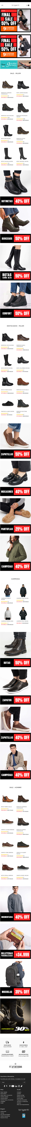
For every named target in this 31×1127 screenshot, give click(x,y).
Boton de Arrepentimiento (23, 1104)
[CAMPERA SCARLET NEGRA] (7, 590)
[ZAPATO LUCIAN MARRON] (7, 821)
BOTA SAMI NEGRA (6, 138)
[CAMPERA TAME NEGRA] (23, 590)
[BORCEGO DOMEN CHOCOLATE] (23, 821)
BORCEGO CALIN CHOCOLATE (21, 139)
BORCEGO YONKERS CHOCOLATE (6, 93)
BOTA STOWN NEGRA (6, 389)
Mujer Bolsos (3, 1093)
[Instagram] (19, 1086)
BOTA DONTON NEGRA (7, 368)
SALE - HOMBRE (15, 787)
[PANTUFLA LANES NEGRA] (7, 403)
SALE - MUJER (15, 73)
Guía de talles (20, 1098)
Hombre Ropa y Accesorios (7, 1100)
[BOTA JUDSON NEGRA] (23, 84)
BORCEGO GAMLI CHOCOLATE (21, 346)
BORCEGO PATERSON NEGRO (22, 116)
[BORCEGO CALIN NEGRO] (7, 107)
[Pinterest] (10, 1086)
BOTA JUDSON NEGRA (22, 92)
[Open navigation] (2, 5)
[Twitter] (7, 1086)
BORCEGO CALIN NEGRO (7, 115)
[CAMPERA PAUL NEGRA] (23, 613)
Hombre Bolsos (4, 1098)
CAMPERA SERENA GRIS (7, 621)
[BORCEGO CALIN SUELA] (23, 381)
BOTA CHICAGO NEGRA (7, 161)
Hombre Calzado (4, 1096)
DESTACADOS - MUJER (15, 326)
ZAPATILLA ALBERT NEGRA (21, 853)
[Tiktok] (21, 1086)
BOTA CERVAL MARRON (7, 875)
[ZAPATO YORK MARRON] (7, 844)
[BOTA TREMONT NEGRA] (23, 153)
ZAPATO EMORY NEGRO (22, 875)
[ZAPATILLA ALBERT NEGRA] (23, 844)
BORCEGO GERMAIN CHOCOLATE (22, 807)
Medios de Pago (20, 1095)
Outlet (2, 1103)
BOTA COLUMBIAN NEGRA (23, 368)
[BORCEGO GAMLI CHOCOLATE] (23, 337)
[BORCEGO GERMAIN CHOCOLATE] (23, 799)
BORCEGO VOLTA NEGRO (7, 345)
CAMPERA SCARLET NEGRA (6, 599)
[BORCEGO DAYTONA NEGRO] (23, 403)
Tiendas (2, 1113)
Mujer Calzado (4, 1092)
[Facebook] (4, 1086)
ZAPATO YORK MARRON (7, 852)
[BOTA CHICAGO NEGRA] (7, 153)
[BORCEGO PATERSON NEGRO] (23, 107)
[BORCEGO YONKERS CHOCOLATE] (7, 84)
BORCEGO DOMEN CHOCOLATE (21, 830)
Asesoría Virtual (4, 1117)
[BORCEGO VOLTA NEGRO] (7, 337)
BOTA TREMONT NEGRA (22, 161)
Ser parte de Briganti (5, 1114)
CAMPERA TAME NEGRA (22, 598)
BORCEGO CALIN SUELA (23, 389)
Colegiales (3, 1101)
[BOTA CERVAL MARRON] (7, 867)
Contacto (19, 1092)
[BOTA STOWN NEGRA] (7, 381)
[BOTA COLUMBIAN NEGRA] (23, 360)
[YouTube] (13, 1086)
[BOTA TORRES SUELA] (7, 799)
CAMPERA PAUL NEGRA (22, 621)
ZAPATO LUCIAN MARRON (7, 829)
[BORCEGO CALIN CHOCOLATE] (23, 130)
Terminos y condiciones (22, 1101)
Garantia (19, 1103)
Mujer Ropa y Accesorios (6, 1095)
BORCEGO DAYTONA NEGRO (22, 412)
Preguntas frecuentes (22, 1100)
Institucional (3, 1111)
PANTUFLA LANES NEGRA (7, 411)
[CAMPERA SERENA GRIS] (7, 613)
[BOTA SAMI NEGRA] (7, 130)
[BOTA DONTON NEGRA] (7, 360)
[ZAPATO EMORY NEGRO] (23, 867)
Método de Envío (21, 1096)
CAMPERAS (15, 579)
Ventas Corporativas (5, 1116)
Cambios (19, 1093)
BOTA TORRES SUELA (6, 806)
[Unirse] (24, 1082)
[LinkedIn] (16, 1086)
